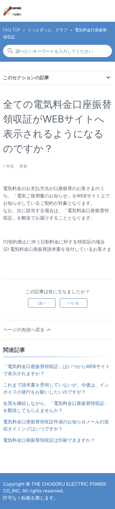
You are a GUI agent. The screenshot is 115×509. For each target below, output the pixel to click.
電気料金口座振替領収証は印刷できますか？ (49, 440)
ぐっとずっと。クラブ (47, 29)
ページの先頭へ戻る (24, 329)
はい (41, 303)
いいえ (73, 303)
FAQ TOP (11, 29)
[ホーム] (12, 11)
